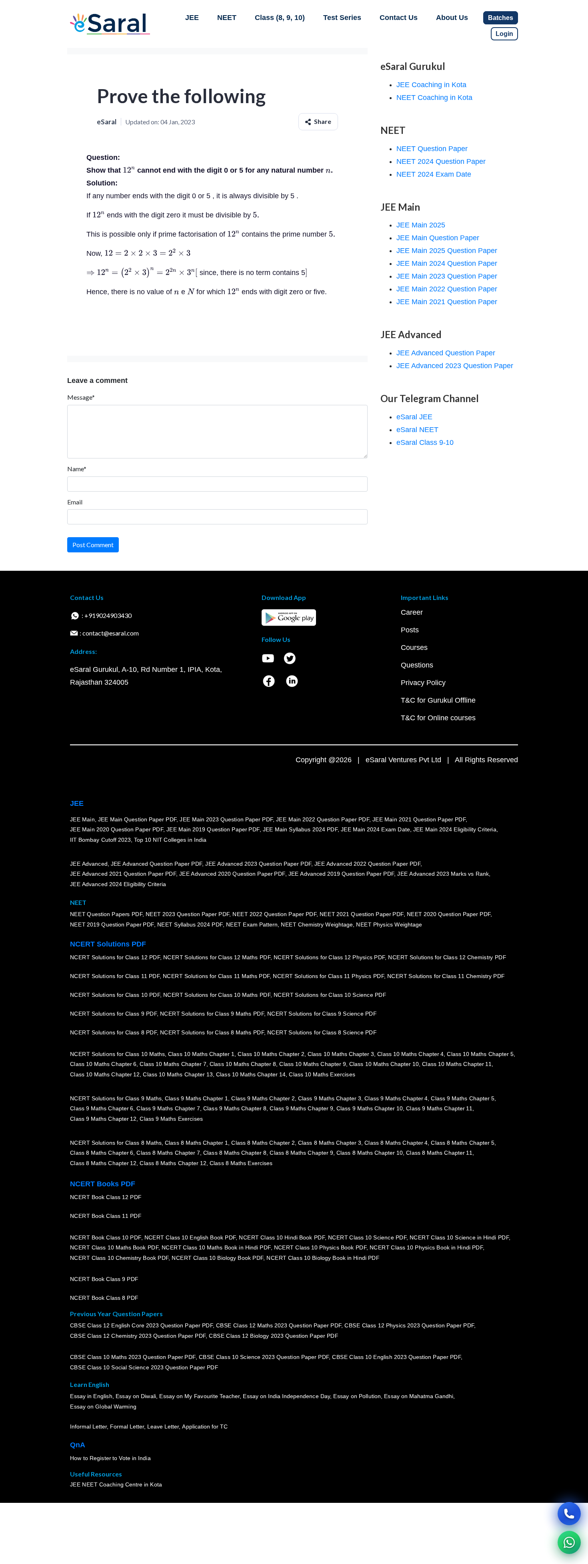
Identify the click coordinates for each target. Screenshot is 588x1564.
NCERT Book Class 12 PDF (106, 1197)
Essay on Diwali (136, 1396)
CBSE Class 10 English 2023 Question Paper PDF (396, 1357)
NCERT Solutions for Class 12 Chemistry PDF (447, 957)
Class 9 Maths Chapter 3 (329, 1098)
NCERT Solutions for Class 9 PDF (113, 1014)
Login (504, 33)
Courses (414, 648)
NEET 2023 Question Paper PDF (188, 914)
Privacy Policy (423, 683)
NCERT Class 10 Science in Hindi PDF (459, 1237)
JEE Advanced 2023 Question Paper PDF (258, 864)
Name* (76, 468)
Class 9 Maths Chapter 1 (196, 1098)
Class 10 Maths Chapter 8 (243, 1064)
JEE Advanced (89, 864)
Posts (410, 630)
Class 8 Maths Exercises (241, 1163)
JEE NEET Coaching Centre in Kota (116, 1485)
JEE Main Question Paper (437, 238)
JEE (192, 18)
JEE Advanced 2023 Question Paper (454, 366)
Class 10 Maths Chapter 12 (105, 1074)
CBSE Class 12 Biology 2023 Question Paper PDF (273, 1336)
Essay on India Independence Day (286, 1396)
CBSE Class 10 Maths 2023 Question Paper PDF (133, 1357)
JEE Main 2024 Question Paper (446, 263)
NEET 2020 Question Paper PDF (449, 914)
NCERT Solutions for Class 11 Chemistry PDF (446, 976)
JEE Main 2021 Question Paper (446, 302)
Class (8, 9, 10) (280, 18)
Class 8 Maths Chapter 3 (329, 1143)
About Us (452, 18)
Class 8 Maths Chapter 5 (462, 1143)
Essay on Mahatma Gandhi (419, 1396)
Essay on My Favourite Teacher (199, 1396)
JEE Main (82, 819)
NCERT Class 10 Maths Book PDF (114, 1248)
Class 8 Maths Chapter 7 (168, 1153)
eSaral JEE (414, 417)
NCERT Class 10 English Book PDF (190, 1237)
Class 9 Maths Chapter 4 (396, 1098)
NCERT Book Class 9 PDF (104, 1279)
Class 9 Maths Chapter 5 (462, 1098)
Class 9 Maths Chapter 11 (439, 1109)
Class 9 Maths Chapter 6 (101, 1109)
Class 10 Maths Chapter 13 (177, 1074)
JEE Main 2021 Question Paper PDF (419, 819)
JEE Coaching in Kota (431, 85)
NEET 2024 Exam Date (433, 174)
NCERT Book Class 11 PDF (105, 1216)
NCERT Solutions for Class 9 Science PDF (322, 1014)
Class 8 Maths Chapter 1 (196, 1143)
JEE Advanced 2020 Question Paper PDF (232, 874)
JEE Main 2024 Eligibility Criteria (454, 830)
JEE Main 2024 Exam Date (375, 830)
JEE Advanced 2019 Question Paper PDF (341, 874)
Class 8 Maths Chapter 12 (103, 1163)
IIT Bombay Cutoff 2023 (100, 840)
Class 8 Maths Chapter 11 (439, 1153)
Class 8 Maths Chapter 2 (262, 1143)
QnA (77, 1445)
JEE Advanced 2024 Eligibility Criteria (118, 884)
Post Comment (93, 544)
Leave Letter (163, 1427)
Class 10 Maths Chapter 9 (312, 1064)
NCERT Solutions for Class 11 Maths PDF (216, 976)
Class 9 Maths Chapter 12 (103, 1119)
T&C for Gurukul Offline (438, 700)
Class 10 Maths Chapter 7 (173, 1064)
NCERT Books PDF (102, 1184)
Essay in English (91, 1396)
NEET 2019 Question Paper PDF (112, 925)
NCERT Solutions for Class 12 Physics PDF (329, 957)
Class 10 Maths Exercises (322, 1074)
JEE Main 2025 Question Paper (446, 251)
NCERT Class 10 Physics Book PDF (320, 1248)
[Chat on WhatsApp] (569, 1542)
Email (74, 502)
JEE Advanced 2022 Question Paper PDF (367, 864)
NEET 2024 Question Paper (441, 161)
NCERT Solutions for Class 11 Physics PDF (328, 976)
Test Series (342, 18)
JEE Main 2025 (420, 225)
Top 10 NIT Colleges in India (170, 840)
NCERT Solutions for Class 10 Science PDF (330, 995)
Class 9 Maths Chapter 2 (262, 1098)
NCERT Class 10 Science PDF (367, 1237)
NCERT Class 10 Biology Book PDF (217, 1258)
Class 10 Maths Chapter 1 (201, 1054)
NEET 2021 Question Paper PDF (362, 914)
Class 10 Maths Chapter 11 (457, 1064)
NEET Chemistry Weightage (317, 925)
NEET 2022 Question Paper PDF (274, 914)
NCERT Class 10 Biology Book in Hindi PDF (322, 1258)
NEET (226, 18)
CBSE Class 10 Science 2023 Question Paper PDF (264, 1357)
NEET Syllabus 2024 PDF (190, 925)
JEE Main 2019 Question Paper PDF (213, 830)
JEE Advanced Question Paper (445, 353)
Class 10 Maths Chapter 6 (103, 1064)
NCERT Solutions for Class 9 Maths (116, 1098)
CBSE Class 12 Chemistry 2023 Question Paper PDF (138, 1336)
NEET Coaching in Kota (434, 98)
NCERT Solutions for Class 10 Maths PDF (216, 995)
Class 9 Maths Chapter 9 (301, 1109)
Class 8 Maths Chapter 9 (301, 1153)
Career (412, 612)
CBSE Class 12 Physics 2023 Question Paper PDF (409, 1326)
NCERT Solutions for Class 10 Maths (117, 1054)
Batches (500, 17)
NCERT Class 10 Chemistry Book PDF (119, 1258)
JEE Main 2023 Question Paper (446, 276)
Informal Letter (88, 1427)
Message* (81, 397)
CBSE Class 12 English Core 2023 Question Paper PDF (141, 1326)
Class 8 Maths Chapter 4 (396, 1143)
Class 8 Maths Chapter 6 (101, 1153)
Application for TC (205, 1427)
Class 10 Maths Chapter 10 (384, 1064)
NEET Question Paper (432, 149)
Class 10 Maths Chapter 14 (251, 1074)
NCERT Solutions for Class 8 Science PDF (322, 1033)
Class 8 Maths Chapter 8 (234, 1153)
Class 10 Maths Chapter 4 (410, 1054)
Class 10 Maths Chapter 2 (271, 1054)
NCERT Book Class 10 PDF (105, 1237)
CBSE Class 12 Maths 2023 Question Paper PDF (279, 1326)
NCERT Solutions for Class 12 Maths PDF (216, 957)
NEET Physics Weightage (389, 925)
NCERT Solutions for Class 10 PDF (115, 995)
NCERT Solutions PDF (108, 944)
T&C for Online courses (438, 718)
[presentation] (129, 170)
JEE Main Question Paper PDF (137, 819)
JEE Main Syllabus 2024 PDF (300, 830)
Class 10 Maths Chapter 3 (341, 1054)
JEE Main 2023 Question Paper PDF (226, 819)
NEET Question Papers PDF (106, 914)
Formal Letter (127, 1427)
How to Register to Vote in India (110, 1458)
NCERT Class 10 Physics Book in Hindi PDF (426, 1248)
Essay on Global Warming (103, 1407)
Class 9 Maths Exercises (171, 1119)
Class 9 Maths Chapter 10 (369, 1109)
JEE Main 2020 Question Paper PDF (116, 830)
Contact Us (399, 18)
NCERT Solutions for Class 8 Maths (116, 1143)
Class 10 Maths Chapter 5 (480, 1054)
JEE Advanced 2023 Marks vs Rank (443, 874)
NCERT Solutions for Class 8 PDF (113, 1033)
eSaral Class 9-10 (425, 442)
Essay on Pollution (356, 1396)
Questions (417, 665)
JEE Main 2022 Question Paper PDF (322, 819)
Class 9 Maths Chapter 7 (168, 1109)
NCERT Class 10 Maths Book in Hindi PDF (216, 1248)
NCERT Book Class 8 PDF (104, 1298)
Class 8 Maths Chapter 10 (369, 1153)
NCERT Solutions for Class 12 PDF (115, 957)
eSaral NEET (417, 430)
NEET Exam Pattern (252, 925)
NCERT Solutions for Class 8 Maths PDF (212, 1033)
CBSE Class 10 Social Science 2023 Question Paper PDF (144, 1368)
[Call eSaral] (569, 1513)
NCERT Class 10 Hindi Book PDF (281, 1237)
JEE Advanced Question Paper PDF (156, 864)
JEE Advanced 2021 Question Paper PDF (123, 874)
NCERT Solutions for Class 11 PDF (115, 976)
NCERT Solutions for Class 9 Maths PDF (212, 1014)
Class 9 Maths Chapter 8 (234, 1109)
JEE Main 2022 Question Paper (446, 289)
